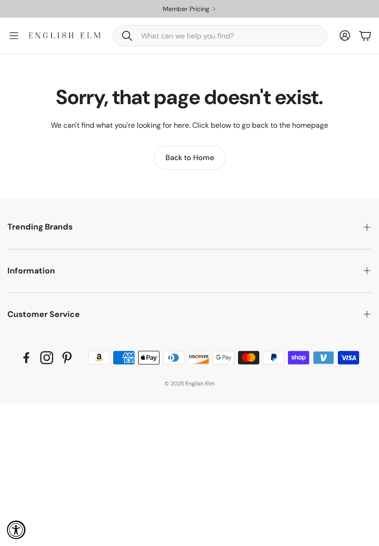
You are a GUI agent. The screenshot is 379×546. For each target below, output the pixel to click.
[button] (220, 35)
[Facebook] (26, 357)
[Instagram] (46, 357)
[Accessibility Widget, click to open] (16, 530)
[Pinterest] (67, 357)
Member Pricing (273, 9)
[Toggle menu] (13, 35)
